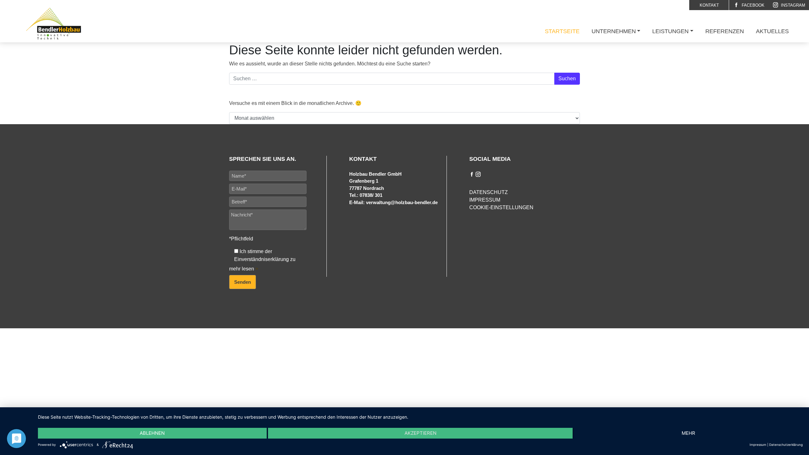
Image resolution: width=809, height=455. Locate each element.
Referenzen (724, 31)
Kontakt (709, 5)
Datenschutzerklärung (786, 444)
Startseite (562, 31)
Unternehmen (614, 31)
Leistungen (670, 31)
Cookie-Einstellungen (501, 207)
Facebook (752, 5)
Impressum (484, 200)
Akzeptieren (420, 433)
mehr (688, 433)
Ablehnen (152, 433)
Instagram (792, 5)
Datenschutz (488, 192)
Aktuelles (772, 31)
